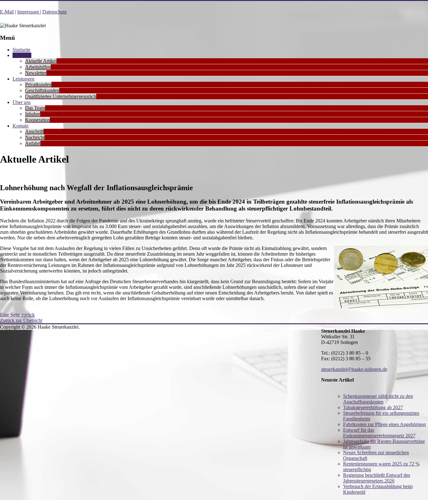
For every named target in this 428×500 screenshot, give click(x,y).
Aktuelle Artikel (41, 61)
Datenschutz (54, 11)
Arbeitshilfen (38, 67)
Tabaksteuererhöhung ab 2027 (373, 407)
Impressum (28, 11)
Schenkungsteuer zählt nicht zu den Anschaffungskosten (378, 398)
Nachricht (34, 137)
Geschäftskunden (42, 90)
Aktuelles (22, 55)
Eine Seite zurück (17, 314)
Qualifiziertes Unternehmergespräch (60, 96)
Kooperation (37, 119)
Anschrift (34, 131)
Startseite (21, 49)
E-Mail (7, 11)
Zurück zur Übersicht (21, 320)
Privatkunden (38, 84)
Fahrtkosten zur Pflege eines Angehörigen (384, 424)
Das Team (35, 108)
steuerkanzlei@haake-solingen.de (354, 369)
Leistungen (23, 78)
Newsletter (35, 73)
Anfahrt (32, 143)
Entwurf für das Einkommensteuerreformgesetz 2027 (379, 432)
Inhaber (32, 114)
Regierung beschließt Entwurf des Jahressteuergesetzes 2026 (376, 477)
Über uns (22, 102)
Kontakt (21, 125)
